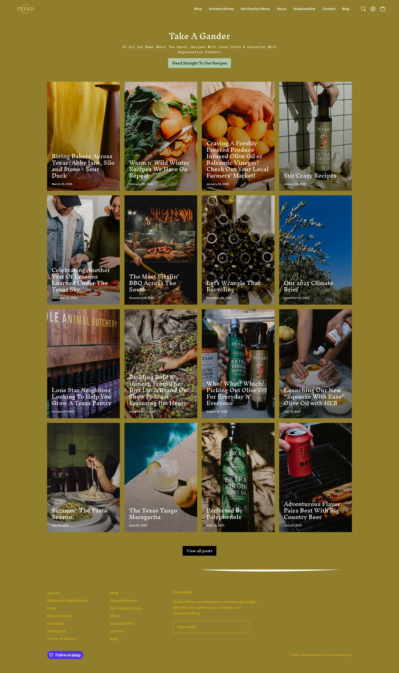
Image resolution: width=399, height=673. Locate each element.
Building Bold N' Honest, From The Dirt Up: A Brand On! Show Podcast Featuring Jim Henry (159, 390)
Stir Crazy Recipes (310, 175)
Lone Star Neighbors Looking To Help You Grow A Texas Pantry (81, 396)
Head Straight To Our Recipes (199, 63)
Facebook (55, 623)
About (115, 616)
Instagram (56, 631)
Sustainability (122, 623)
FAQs (51, 608)
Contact (117, 631)
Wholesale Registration (67, 600)
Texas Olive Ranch (312, 655)
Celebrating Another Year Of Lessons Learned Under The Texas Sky (81, 279)
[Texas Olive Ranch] (25, 8)
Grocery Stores (123, 600)
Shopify (346, 655)
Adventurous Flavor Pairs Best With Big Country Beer (312, 510)
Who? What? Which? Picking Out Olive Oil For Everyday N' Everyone (236, 393)
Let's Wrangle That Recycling (233, 286)
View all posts (199, 550)
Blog (113, 639)
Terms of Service (62, 639)
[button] (363, 9)
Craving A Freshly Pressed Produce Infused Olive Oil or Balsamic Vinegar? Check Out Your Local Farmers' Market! (237, 159)
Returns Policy (60, 616)
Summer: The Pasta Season (79, 514)
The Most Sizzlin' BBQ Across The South (154, 283)
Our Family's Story (126, 608)
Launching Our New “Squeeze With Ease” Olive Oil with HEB (314, 396)
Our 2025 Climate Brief (308, 286)
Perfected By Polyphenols (224, 514)
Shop (114, 593)
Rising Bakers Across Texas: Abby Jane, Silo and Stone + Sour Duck (83, 165)
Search (53, 593)
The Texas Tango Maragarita (153, 514)
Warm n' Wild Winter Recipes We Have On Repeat (159, 169)
